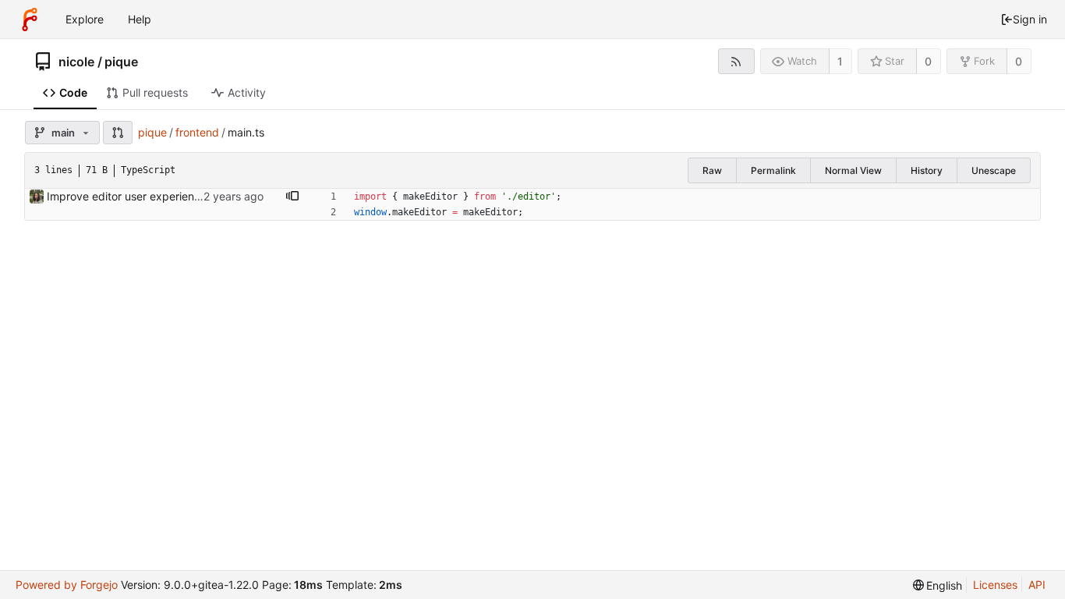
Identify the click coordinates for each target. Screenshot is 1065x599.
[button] (118, 132)
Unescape (993, 170)
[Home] (29, 19)
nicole (76, 61)
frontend (197, 132)
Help (139, 19)
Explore (84, 19)
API (1037, 584)
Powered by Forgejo (67, 584)
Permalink (773, 170)
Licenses (995, 584)
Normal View (853, 170)
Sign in (1030, 19)
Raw (712, 170)
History (927, 170)
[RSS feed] (736, 61)
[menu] (938, 585)
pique (121, 61)
